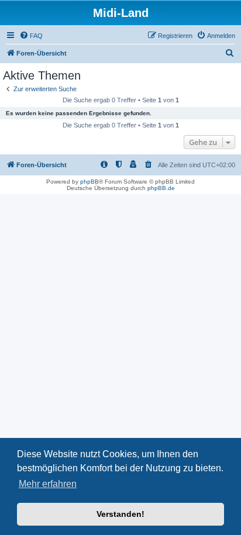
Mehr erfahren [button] (48, 484)
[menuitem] (31, 36)
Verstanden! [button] (120, 514)
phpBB (89, 181)
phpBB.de (161, 188)
